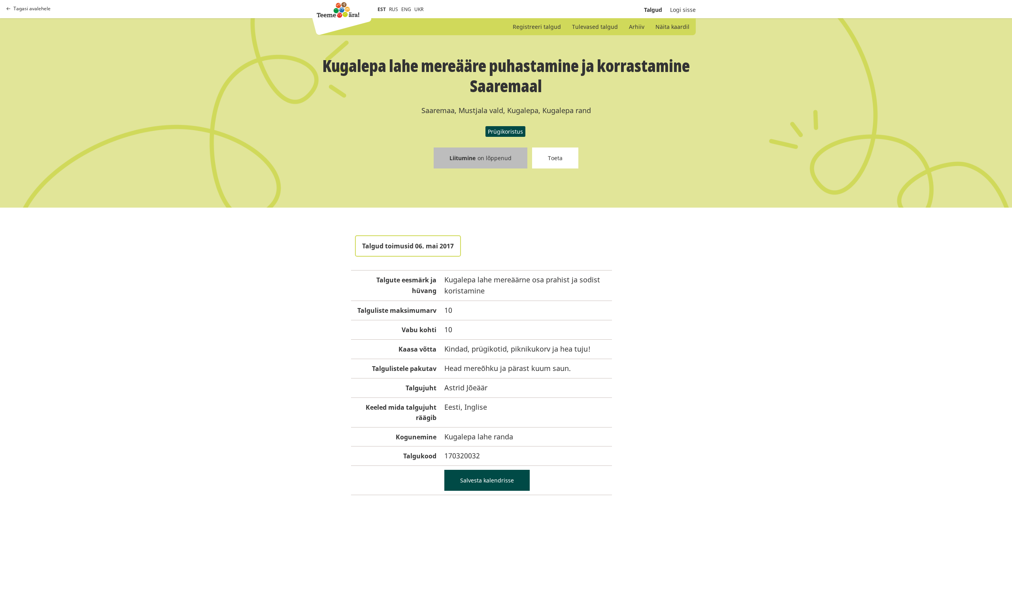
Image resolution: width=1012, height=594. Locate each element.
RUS (393, 9)
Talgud (653, 9)
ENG (406, 9)
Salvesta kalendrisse (487, 480)
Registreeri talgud (537, 26)
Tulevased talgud (595, 26)
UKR (418, 9)
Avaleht (338, 10)
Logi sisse (683, 9)
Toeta (555, 158)
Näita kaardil (672, 26)
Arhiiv (636, 26)
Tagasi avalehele (32, 8)
